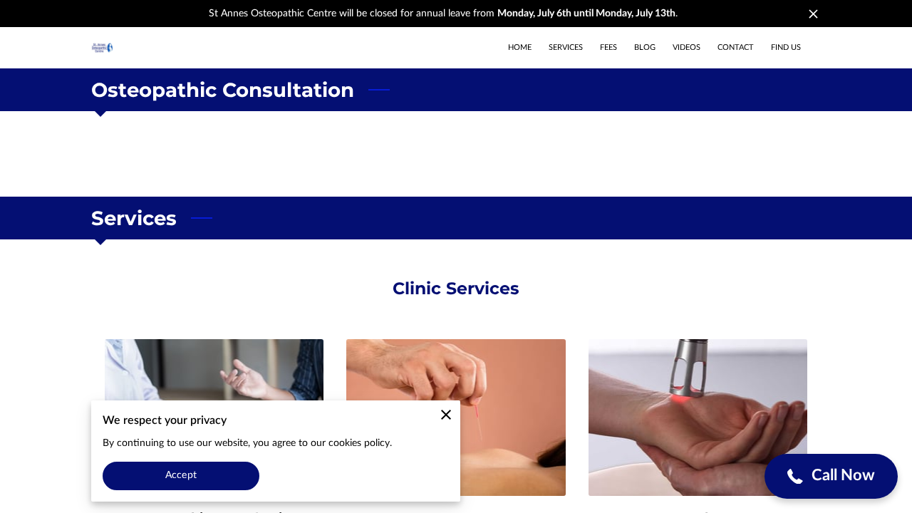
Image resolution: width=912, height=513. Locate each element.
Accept (181, 475)
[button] (831, 476)
